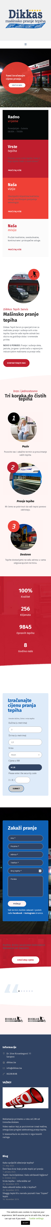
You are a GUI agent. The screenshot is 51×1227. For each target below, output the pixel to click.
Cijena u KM (14, 760)
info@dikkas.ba (14, 1068)
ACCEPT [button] (25, 1223)
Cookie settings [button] (36, 1218)
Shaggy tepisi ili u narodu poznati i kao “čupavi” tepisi (25, 1195)
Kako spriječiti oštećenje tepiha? (18, 1163)
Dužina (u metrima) (17, 723)
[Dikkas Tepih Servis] (25, 19)
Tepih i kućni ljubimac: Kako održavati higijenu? (25, 1175)
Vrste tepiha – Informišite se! (17, 1181)
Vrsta (10, 748)
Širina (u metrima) (17, 735)
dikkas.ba (11, 1062)
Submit (16, 789)
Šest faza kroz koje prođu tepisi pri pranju (23, 1169)
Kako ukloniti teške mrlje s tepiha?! (19, 1187)
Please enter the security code (22, 773)
